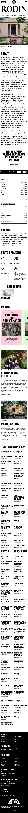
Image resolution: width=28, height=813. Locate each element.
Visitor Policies (21, 15)
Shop (2, 741)
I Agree (14, 810)
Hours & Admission (9, 15)
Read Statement (5, 785)
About (2, 736)
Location (3, 15)
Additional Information (6, 221)
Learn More (4, 439)
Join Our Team (4, 738)
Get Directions (14, 164)
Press (2, 739)
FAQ (16, 739)
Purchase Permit (5, 394)
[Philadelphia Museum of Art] (14, 2)
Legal (16, 741)
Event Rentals (18, 736)
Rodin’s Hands (5, 298)
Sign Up (3, 775)
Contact (17, 738)
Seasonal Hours (5, 199)
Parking (16, 15)
